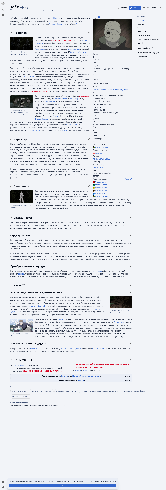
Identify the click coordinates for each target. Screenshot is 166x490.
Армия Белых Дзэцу (101, 159)
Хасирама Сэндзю (78, 52)
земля (93, 271)
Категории (14, 387)
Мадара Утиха (74, 49)
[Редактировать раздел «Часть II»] (130, 285)
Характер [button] (20, 139)
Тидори (56, 116)
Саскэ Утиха (119, 322)
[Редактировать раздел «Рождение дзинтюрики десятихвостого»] (130, 292)
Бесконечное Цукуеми (61, 40)
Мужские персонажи (19, 391)
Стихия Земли (101, 190)
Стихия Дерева (101, 147)
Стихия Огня (100, 182)
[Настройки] (3, 482)
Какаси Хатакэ (61, 99)
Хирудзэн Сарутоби (38, 306)
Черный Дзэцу (72, 124)
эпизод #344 (110, 89)
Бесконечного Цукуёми (71, 348)
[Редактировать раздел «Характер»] (88, 139)
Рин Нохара (74, 99)
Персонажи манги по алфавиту (67, 391)
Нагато (65, 130)
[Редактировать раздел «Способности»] (130, 217)
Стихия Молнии (102, 187)
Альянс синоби (99, 348)
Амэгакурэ (36, 130)
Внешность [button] (21, 186)
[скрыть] (128, 179)
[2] (99, 17)
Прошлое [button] (20, 32)
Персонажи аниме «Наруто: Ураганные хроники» (100, 391)
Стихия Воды (100, 193)
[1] (97, 17)
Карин (60, 319)
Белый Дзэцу (84, 96)
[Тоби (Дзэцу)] (112, 34)
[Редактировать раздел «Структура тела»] (130, 235)
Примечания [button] (23, 360)
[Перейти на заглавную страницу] (3, 3)
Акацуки (98, 153)
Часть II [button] (19, 285)
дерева (21, 274)
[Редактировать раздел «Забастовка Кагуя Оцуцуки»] (130, 343)
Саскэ (41, 348)
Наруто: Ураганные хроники (86, 376)
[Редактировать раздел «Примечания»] (130, 360)
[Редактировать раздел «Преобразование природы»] (130, 266)
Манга (17, 365)
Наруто (56, 18)
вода (100, 271)
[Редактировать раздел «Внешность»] (88, 186)
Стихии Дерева (41, 119)
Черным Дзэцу (55, 24)
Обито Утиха (98, 167)
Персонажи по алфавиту (20, 396)
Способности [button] (23, 217)
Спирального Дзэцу (38, 91)
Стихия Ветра (101, 184)
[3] (76, 23)
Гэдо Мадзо (40, 49)
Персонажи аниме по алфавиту (134, 391)
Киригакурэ (50, 101)
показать (126, 376)
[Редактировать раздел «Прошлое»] (88, 32)
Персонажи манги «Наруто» (42, 391)
